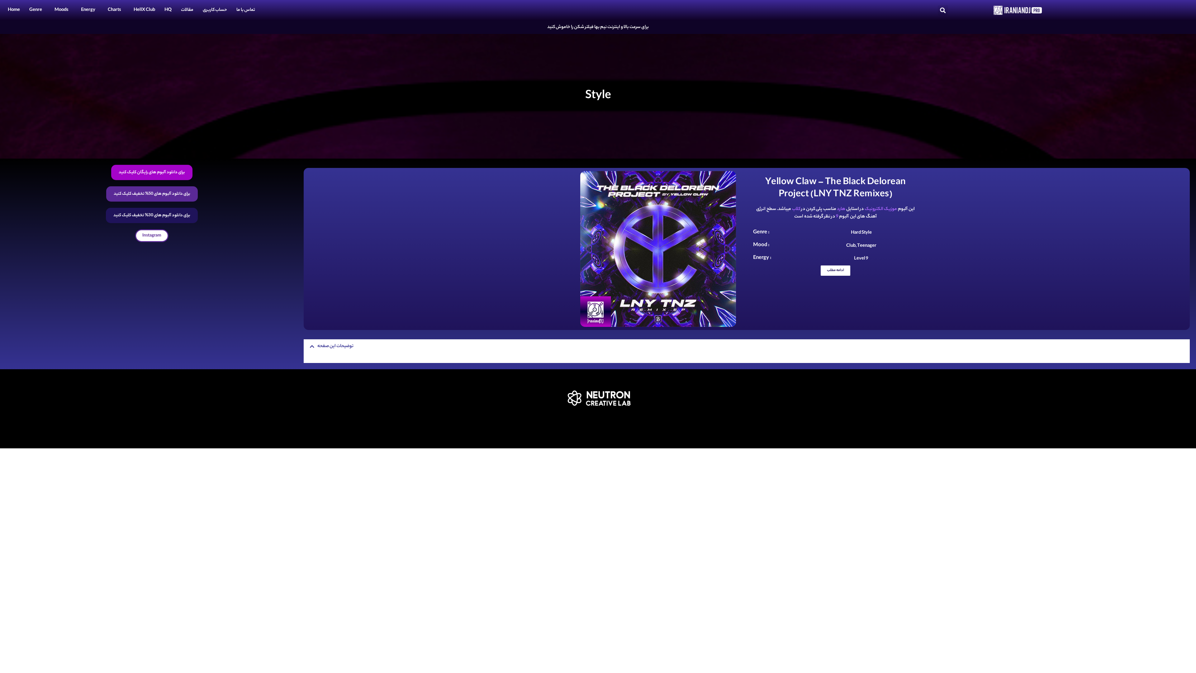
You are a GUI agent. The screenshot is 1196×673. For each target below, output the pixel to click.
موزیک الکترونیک (881, 209)
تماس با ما (245, 10)
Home (14, 10)
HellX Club (144, 10)
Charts (114, 10)
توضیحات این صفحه (335, 346)
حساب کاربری (215, 10)
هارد (841, 209)
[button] (943, 10)
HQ (168, 10)
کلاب (796, 209)
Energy (88, 10)
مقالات (187, 10)
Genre (35, 10)
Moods (62, 10)
